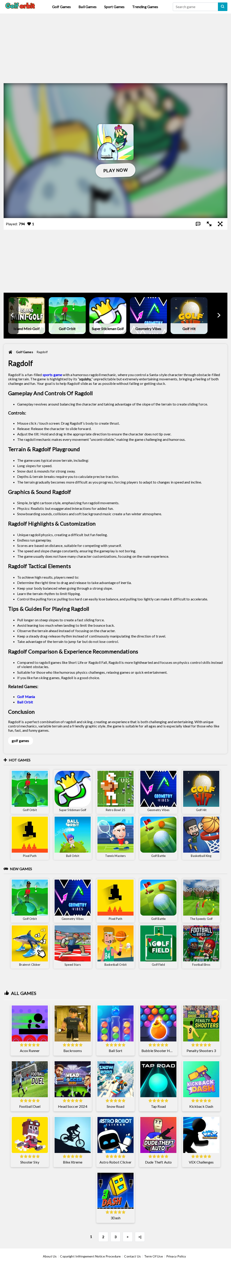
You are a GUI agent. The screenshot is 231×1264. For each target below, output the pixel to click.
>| (139, 1237)
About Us (50, 1256)
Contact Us (132, 1256)
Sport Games (114, 6)
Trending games (145, 6)
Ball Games (88, 6)
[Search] (222, 6)
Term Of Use (153, 1256)
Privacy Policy (176, 1256)
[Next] (219, 315)
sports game (52, 374)
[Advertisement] (115, 44)
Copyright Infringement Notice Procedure (90, 1256)
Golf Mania (26, 696)
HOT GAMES (19, 760)
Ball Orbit (25, 702)
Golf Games (61, 6)
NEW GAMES (21, 869)
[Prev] (12, 315)
